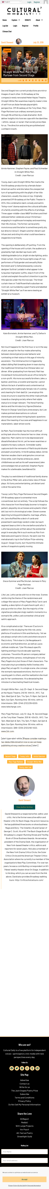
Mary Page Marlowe (16, 761)
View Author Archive (24, 807)
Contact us (24, 1083)
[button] (26, 80)
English (7, 2)
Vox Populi (24, 1129)
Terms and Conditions (24, 1097)
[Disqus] (24, 929)
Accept (25, 1179)
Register (37, 2)
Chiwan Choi (7, 31)
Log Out (5, 25)
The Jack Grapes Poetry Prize (24, 1090)
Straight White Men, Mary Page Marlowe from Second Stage (20, 73)
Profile (35, 25)
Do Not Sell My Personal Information (24, 1104)
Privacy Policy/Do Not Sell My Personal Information (24, 1185)
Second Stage (10, 756)
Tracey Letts (24, 756)
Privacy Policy (24, 1101)
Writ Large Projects (24, 1126)
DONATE (28, 20)
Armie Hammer (39, 756)
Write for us (24, 1087)
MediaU (24, 1122)
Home (5, 20)
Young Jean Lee (25, 767)
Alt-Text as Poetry (24, 1133)
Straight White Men (34, 761)
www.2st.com (7, 731)
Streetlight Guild (24, 1136)
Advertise (24, 1080)
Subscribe (24, 1094)
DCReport (24, 1119)
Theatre (7, 50)
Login (29, 2)
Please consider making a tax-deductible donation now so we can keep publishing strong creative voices (23, 742)
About (38, 20)
